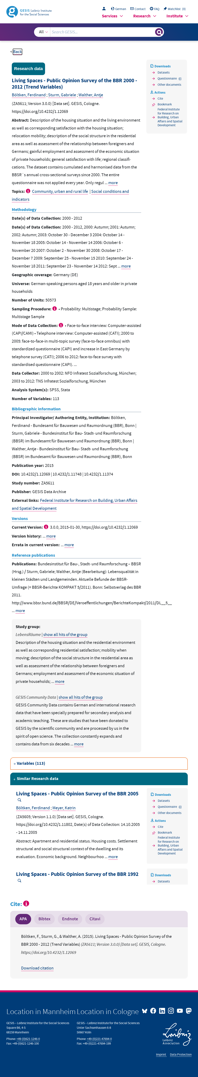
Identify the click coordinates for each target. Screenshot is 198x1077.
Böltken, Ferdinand (29, 95)
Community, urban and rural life (60, 191)
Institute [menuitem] (174, 16)
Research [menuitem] (142, 16)
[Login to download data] (105, 9)
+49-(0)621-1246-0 (28, 1039)
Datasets (164, 72)
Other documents (169, 85)
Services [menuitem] (109, 16)
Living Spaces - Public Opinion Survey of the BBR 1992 (77, 874)
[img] (28, 191)
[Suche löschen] (152, 32)
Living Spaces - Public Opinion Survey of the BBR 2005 (77, 794)
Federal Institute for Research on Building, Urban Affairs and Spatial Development (170, 117)
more (113, 183)
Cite (160, 99)
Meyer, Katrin (64, 808)
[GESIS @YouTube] (180, 1010)
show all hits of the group (65, 635)
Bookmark (165, 104)
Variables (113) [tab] (31, 763)
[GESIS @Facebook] (153, 1010)
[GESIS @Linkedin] (162, 1010)
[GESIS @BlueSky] (145, 1010)
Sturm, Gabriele (62, 95)
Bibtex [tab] (44, 919)
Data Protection (181, 1054)
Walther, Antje (91, 95)
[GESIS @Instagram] (171, 1010)
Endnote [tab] (70, 919)
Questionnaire (167, 78)
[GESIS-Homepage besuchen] (29, 11)
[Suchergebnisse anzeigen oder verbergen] (159, 32)
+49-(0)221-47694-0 (99, 1039)
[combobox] (99, 32)
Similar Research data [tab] (37, 779)
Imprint (161, 1054)
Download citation (37, 968)
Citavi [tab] (95, 919)
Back (17, 52)
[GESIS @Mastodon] (188, 1010)
